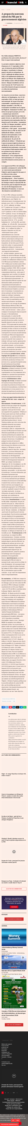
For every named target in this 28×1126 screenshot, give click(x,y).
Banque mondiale (6, 701)
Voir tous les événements (14, 1024)
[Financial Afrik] (15, 2)
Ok (13, 1120)
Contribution (9, 23)
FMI (14, 701)
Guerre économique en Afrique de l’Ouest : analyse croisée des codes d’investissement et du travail (12, 795)
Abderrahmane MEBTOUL (8, 698)
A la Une (5, 25)
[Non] (20, 1123)
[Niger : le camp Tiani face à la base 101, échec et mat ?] (14, 765)
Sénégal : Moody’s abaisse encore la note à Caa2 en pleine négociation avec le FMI (14, 840)
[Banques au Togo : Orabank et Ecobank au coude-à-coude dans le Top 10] (14, 872)
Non (18, 1120)
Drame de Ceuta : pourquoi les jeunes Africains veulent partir (13, 861)
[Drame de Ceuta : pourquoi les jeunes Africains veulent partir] (14, 852)
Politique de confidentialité (9, 1124)
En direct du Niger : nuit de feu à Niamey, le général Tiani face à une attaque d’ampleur (13, 818)
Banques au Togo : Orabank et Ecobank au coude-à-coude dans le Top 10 (14, 881)
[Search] (25, 2)
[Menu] (3, 2)
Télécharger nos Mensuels (14, 919)
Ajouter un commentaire (14, 888)
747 (14, 1092)
